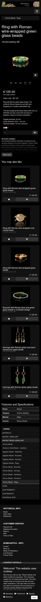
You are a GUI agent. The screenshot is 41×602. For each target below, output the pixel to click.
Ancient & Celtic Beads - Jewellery (14, 448)
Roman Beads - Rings (10, 482)
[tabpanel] (11, 82)
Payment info (7, 527)
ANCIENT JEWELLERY (10, 437)
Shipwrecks (7, 516)
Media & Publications (10, 551)
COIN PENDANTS (8, 490)
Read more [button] (7, 155)
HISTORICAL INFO (9, 497)
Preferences (21, 593)
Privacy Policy (8, 555)
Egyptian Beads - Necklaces (12, 452)
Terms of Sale (8, 535)
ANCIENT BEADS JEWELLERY (13, 440)
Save (34, 597)
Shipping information (10, 529)
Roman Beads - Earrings (11, 471)
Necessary (9, 593)
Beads (5, 512)
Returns (6, 531)
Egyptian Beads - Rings (11, 463)
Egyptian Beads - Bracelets (12, 455)
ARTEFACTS (6, 433)
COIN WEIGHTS (8, 493)
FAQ (4, 533)
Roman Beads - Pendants (12, 478)
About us (6, 548)
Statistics (32, 593)
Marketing (9, 597)
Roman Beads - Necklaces (12, 474)
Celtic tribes (7, 514)
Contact (6, 546)
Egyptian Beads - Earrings (12, 459)
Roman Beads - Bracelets (12, 467)
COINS (4, 486)
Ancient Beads (8, 444)
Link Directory (8, 553)
